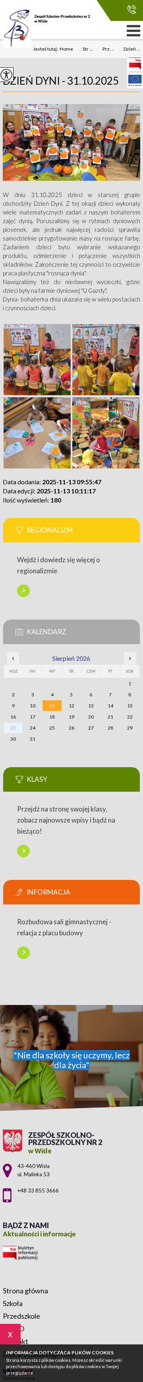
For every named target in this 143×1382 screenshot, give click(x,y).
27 (91, 728)
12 (71, 706)
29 (130, 728)
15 (130, 706)
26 (71, 728)
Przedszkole (21, 1316)
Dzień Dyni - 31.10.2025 (61, 80)
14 (110, 706)
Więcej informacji (23, 590)
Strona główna (25, 1290)
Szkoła (13, 1303)
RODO (13, 1328)
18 (52, 717)
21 (110, 717)
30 (13, 739)
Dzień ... (128, 49)
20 (91, 717)
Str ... (84, 49)
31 (32, 739)
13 (91, 706)
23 (13, 728)
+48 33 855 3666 (129, 10)
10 (32, 706)
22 (130, 717)
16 (13, 717)
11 (52, 706)
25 (52, 728)
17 (32, 717)
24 (32, 728)
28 (110, 728)
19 (71, 717)
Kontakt (15, 1341)
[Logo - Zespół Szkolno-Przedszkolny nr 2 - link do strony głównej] (46, 28)
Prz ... (105, 49)
